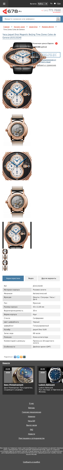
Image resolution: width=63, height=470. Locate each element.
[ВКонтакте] (15, 356)
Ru (51, 3)
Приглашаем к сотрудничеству (32, 438)
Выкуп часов (31, 425)
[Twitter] (18, 356)
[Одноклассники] (21, 356)
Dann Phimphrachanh (13, 385)
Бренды (31, 408)
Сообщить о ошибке (31, 462)
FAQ (31, 430)
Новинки (31, 416)
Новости (6, 363)
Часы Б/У (31, 421)
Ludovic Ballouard (47, 385)
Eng (59, 3)
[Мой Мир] (24, 356)
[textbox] (29, 19)
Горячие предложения (31, 412)
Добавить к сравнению (46, 65)
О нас (31, 403)
